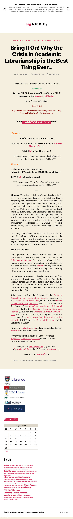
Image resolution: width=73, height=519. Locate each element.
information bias (7, 475)
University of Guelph (44, 96)
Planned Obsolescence (14, 487)
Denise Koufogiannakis (31, 471)
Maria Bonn (30, 483)
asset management (28, 465)
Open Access (30, 485)
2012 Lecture (18, 41)
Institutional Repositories (9, 479)
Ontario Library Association (26, 301)
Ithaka (30, 479)
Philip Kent (6, 487)
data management (21, 471)
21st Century (7, 465)
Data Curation (10, 471)
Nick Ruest (20, 485)
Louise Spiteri (24, 483)
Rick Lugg (18, 490)
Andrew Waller (19, 465)
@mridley (15, 331)
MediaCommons (7, 485)
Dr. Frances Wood (17, 473)
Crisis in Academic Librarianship (23, 360)
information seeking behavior (17, 477)
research (9, 490)
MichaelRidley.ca (28, 328)
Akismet (10, 517)
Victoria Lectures (52, 41)
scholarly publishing (13, 495)
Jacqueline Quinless (8, 481)
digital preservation (8, 473)
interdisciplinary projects (22, 479)
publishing (26, 487)
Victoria (15, 499)
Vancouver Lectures (34, 41)
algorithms (12, 465)
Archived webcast (36, 122)
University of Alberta (17, 497)
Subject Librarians (8, 497)
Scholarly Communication (16, 493)
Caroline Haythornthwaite (26, 467)
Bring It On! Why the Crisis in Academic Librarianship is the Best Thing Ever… (36, 57)
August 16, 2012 (39, 74)
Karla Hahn (24, 481)
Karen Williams (17, 481)
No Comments (54, 74)
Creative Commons (8, 469)
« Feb (6, 451)
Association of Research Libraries (11, 467)
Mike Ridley (38, 360)
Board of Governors (46, 320)
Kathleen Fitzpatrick (32, 481)
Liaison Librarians (8, 483)
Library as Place (16, 483)
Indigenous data (30, 473)
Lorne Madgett (23, 74)
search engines (26, 495)
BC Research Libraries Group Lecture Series (36, 4)
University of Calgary (28, 497)
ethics (23, 473)
